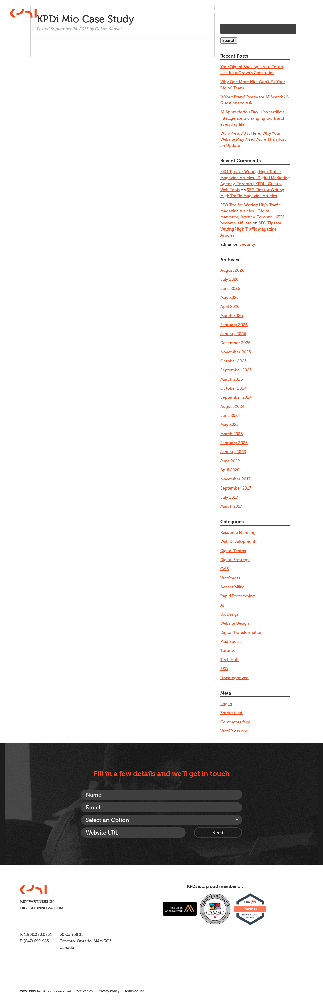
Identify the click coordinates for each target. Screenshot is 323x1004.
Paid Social (230, 641)
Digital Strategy (235, 559)
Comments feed (235, 722)
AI (222, 605)
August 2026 (232, 270)
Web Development (237, 541)
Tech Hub (229, 659)
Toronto (228, 650)
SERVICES (233, 11)
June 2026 (230, 288)
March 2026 (231, 315)
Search (228, 40)
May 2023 (229, 424)
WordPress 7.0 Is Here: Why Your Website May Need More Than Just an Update (253, 139)
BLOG (281, 11)
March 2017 (231, 506)
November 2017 (235, 479)
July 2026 (229, 279)
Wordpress (230, 578)
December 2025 (235, 342)
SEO (224, 668)
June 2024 (230, 415)
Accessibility (232, 587)
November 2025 (235, 352)
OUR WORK (259, 11)
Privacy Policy (108, 991)
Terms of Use (134, 991)
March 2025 (231, 379)
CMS (224, 568)
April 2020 (230, 470)
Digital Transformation (241, 632)
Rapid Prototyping (237, 596)
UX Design (229, 614)
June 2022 (230, 460)
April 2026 (229, 306)
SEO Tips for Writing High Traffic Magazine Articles (250, 229)
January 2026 (233, 333)
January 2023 (233, 451)
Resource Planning (238, 532)
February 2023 (234, 442)
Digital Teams (233, 550)
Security (247, 244)
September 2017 (235, 488)
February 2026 (234, 324)
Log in (226, 703)
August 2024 (232, 406)
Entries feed (231, 712)
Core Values (83, 991)
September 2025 (236, 370)
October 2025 (233, 361)
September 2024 (236, 397)
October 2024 (233, 388)
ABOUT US (207, 11)
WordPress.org (234, 731)
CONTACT (303, 11)
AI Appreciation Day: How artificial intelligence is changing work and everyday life (253, 118)
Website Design (234, 623)
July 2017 (229, 497)
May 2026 (229, 297)
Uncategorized (234, 677)
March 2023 (231, 433)
